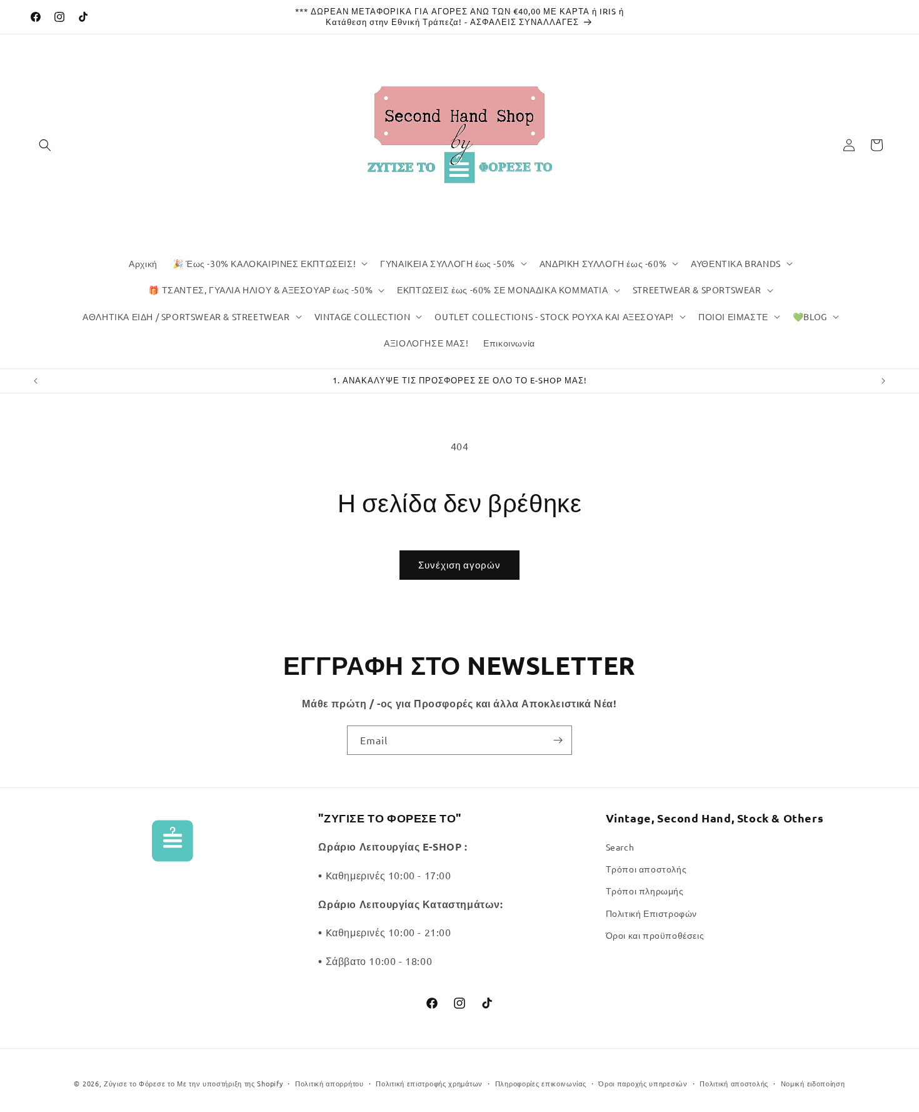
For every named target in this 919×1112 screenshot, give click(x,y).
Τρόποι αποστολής (646, 868)
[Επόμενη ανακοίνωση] (883, 381)
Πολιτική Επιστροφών (651, 913)
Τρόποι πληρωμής (645, 890)
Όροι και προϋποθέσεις (655, 935)
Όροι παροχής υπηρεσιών (642, 1083)
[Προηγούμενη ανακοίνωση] (35, 381)
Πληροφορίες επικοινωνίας (540, 1083)
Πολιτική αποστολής (734, 1083)
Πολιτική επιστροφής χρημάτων (429, 1083)
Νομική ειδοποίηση (813, 1083)
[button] (45, 145)
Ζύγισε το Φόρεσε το (140, 1083)
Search (620, 846)
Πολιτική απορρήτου (329, 1083)
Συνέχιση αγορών (459, 564)
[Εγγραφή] (557, 740)
